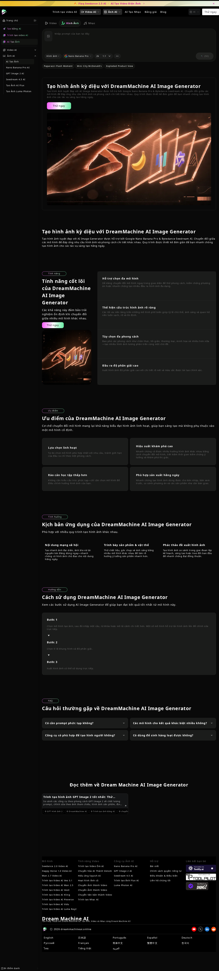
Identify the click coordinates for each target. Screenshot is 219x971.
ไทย (46, 948)
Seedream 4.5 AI (15, 79)
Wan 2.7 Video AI (52, 875)
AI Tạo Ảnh (12, 61)
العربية (116, 948)
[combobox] (194, 12)
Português (119, 937)
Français (83, 943)
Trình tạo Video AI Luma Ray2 (59, 909)
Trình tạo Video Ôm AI (91, 866)
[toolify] (201, 868)
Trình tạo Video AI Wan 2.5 (57, 885)
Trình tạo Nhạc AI (88, 899)
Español (152, 937)
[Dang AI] (197, 886)
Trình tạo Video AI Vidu (55, 904)
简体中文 (118, 943)
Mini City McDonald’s (89, 66)
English (48, 937)
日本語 (82, 937)
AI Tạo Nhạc (133, 12)
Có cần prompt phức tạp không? (69, 723)
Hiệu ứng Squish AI (89, 875)
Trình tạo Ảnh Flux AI (126, 880)
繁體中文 (152, 943)
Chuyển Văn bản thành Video (95, 894)
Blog (163, 12)
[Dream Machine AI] (4, 12)
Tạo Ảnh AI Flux (15, 85)
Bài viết (154, 866)
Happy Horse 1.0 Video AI (57, 871)
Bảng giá (151, 12)
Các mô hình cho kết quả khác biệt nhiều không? (170, 723)
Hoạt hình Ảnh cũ (88, 880)
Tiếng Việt (84, 948)
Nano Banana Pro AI (18, 67)
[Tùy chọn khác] (117, 56)
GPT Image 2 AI (15, 73)
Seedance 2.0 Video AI (55, 866)
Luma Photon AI (123, 885)
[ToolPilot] (201, 877)
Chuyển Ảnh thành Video (92, 885)
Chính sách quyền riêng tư (165, 871)
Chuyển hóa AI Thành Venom (95, 871)
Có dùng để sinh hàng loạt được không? (163, 735)
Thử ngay (211, 12)
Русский (49, 943)
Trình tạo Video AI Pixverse (58, 899)
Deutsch (187, 937)
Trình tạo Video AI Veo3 (55, 890)
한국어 (185, 943)
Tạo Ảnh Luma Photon (18, 91)
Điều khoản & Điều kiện (164, 875)
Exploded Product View (119, 66)
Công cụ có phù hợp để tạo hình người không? (80, 735)
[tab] (50, 23)
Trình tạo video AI (65, 12)
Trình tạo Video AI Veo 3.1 (57, 880)
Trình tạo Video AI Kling (56, 894)
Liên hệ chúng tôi (160, 880)
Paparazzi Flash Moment (58, 66)
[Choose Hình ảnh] (48, 36)
